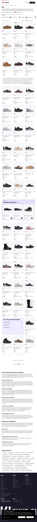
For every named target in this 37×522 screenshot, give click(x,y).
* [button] (29, 56)
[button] (27, 3)
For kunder (3, 0)
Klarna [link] (3, 5)
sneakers (9, 375)
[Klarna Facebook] (14, 501)
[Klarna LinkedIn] (16, 501)
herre (24, 409)
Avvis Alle (21, 517)
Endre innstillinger (6, 517)
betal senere (24, 426)
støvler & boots (15, 375)
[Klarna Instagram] (21, 501)
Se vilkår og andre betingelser (26, 83)
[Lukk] (34, 511)
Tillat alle (30, 517)
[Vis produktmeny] (34, 7)
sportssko (23, 390)
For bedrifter (7, 0)
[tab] (3, 14)
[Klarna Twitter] (19, 501)
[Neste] (34, 17)
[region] (18, 514)
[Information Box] (9, 20)
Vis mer (32, 10)
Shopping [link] (6, 5)
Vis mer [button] (18, 364)
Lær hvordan (19, 12)
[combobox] (28, 20)
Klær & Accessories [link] (11, 5)
